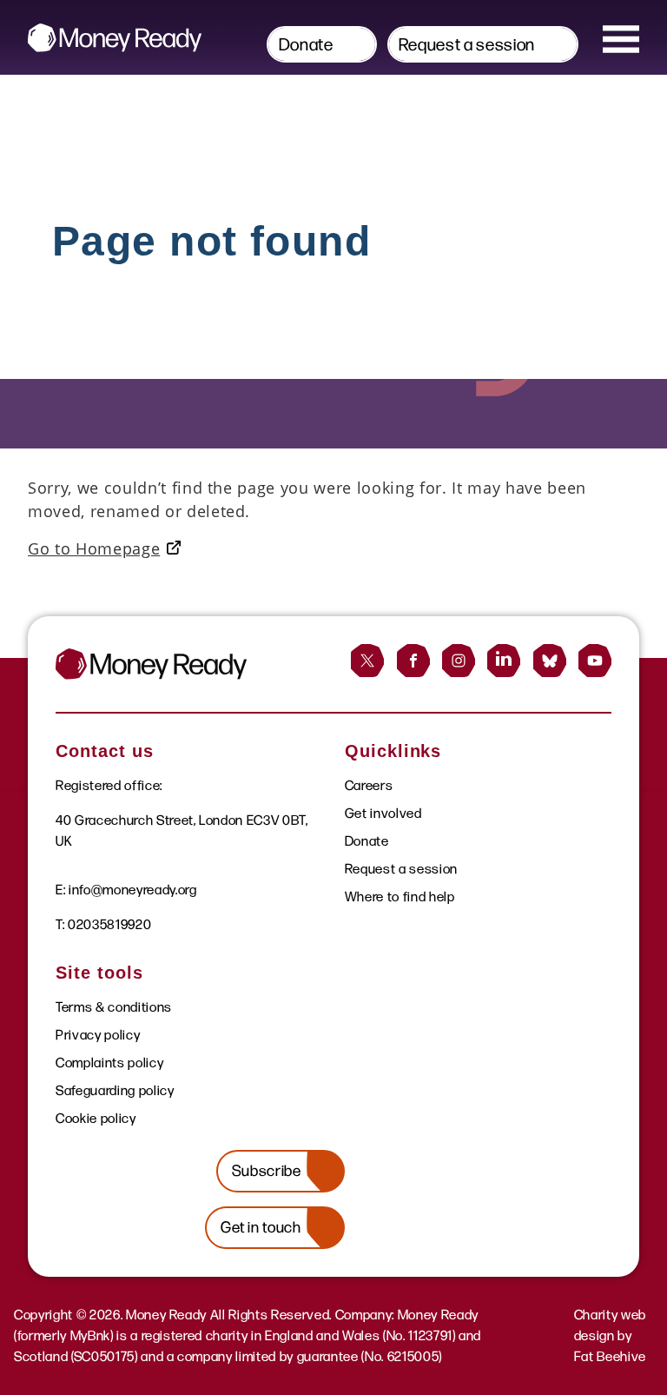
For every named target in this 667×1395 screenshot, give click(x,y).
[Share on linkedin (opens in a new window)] (503, 660)
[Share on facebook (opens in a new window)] (413, 660)
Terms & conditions (114, 1007)
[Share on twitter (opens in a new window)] (367, 660)
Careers (369, 785)
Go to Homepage (94, 548)
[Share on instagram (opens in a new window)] (458, 660)
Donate (306, 44)
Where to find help (400, 896)
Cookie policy (96, 1118)
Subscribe (266, 1170)
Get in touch (261, 1227)
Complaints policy (109, 1062)
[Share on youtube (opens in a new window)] (594, 660)
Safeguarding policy (115, 1090)
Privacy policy (98, 1034)
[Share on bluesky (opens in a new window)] (549, 660)
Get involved (383, 813)
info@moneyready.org (133, 889)
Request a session (467, 44)
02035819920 (109, 924)
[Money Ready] (114, 37)
